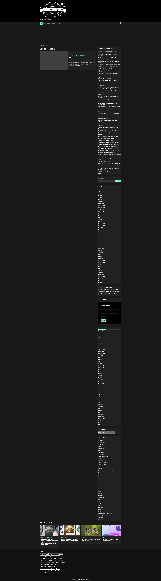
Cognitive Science (101, 460)
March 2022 (100, 238)
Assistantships (60, 554)
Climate (57, 556)
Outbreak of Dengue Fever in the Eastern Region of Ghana (91, 540)
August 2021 (100, 252)
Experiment (50, 560)
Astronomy (100, 444)
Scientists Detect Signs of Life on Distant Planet (108, 130)
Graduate (52, 562)
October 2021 (101, 248)
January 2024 (101, 203)
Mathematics (101, 491)
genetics (60, 560)
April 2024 (100, 197)
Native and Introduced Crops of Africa (106, 138)
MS (41, 564)
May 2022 (100, 233)
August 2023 (100, 213)
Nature (52, 564)
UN (58, 570)
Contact (53, 23)
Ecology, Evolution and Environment (105, 470)
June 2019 (100, 282)
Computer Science (102, 464)
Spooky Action (43, 570)
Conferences (43, 558)
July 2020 (100, 266)
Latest (99, 487)
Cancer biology (101, 454)
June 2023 (100, 217)
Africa (42, 554)
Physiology (100, 507)
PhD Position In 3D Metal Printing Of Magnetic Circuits (109, 64)
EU (45, 560)
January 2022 (101, 242)
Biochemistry (101, 446)
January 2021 (101, 258)
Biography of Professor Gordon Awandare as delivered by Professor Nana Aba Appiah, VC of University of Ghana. (109, 165)
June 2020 (100, 268)
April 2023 (100, 221)
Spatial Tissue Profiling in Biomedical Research (107, 66)
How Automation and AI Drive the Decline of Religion (109, 144)
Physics (99, 505)
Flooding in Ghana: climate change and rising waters (108, 142)
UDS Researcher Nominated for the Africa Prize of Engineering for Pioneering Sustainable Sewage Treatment (108, 70)
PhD (62, 564)
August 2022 (100, 227)
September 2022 (101, 225)
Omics (99, 501)
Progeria (52, 568)
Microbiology (100, 495)
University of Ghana (44, 572)
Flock (56, 560)
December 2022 (101, 223)
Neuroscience (101, 497)
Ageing (46, 554)
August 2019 (100, 278)
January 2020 (101, 274)
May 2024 (100, 195)
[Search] (120, 23)
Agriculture (100, 440)
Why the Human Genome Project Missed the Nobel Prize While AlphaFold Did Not (69, 540)
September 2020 (101, 262)
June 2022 (100, 231)
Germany (42, 562)
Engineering (100, 472)
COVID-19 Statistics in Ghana (104, 161)
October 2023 (101, 209)
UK (55, 570)
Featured (100, 474)
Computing (100, 466)
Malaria (57, 562)
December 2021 (101, 244)
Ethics (42, 560)
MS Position (46, 564)
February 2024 (101, 201)
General (83, 55)
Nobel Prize (57, 564)
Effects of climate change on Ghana (105, 140)
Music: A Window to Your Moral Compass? (107, 90)
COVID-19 (100, 468)
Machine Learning (101, 489)
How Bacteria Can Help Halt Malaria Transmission (108, 150)
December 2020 (101, 260)
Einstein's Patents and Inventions (105, 287)
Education (60, 558)
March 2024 (100, 199)
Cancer (52, 556)
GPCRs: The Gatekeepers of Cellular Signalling (107, 146)
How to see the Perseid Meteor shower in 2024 (108, 148)
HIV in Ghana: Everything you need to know (107, 152)
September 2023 (101, 211)
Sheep (57, 568)
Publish (58, 23)
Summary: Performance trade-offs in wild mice (108, 136)
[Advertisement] (80, 34)
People (99, 503)
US (50, 572)
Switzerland (50, 570)
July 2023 (100, 215)
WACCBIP (42, 574)
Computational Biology (102, 462)
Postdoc (54, 566)
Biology (99, 450)
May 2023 (100, 219)
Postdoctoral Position (45, 568)
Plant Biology (100, 509)
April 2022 (100, 236)
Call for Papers (79, 55)
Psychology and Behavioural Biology (105, 513)
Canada (47, 556)
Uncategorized (101, 519)
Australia (42, 556)
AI (54, 554)
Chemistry (100, 458)
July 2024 (100, 191)
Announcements (72, 55)
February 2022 (101, 240)
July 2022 (100, 229)
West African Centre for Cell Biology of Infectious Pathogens (53, 576)
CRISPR (55, 558)
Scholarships (100, 517)
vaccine (54, 572)
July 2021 (100, 254)
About (48, 23)
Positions (100, 511)
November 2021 (101, 246)
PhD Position (43, 566)
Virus (59, 572)
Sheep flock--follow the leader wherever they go (108, 289)
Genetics (100, 481)
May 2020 (100, 270)
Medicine (100, 493)
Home (44, 23)
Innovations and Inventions (103, 485)
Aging (51, 554)
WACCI (47, 574)
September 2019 (101, 276)
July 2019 (100, 280)
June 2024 (100, 193)
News (99, 499)
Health (99, 483)
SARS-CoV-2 (101, 515)
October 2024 (101, 189)
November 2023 (101, 207)
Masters (63, 562)
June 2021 (100, 256)
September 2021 (101, 250)
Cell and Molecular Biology (103, 456)
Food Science (101, 476)
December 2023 (101, 205)
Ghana (47, 562)
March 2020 (100, 272)
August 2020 (100, 264)
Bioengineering (101, 448)
